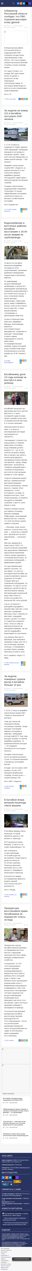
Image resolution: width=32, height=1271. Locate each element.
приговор (6, 664)
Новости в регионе (10, 27)
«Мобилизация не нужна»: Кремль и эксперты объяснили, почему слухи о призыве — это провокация (16, 1110)
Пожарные (7, 788)
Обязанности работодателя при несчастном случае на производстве (15, 1134)
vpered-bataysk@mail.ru (15, 1195)
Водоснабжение (8, 362)
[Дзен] (27, 3)
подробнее (4, 1255)
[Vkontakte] (18, 3)
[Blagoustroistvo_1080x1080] (16, 1078)
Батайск (14, 209)
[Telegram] (24, 3)
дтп (15, 894)
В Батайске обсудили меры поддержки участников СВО (13, 1099)
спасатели (7, 211)
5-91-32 (27, 1193)
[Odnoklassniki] (21, 3)
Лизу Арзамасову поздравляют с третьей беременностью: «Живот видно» (15, 1214)
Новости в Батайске (10, 124)
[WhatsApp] (27, 99)
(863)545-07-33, (20, 1193)
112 (7, 209)
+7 (15, 1193)
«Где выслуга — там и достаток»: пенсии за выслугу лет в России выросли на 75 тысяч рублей (14, 1123)
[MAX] (29, 3)
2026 (9, 209)
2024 (7, 99)
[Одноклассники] (22, 99)
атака (10, 99)
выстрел (16, 662)
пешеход (6, 896)
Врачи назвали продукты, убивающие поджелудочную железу (14, 1219)
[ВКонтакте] (20, 99)
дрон (14, 99)
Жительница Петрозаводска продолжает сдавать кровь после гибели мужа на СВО (15, 1223)
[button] (2, 3)
